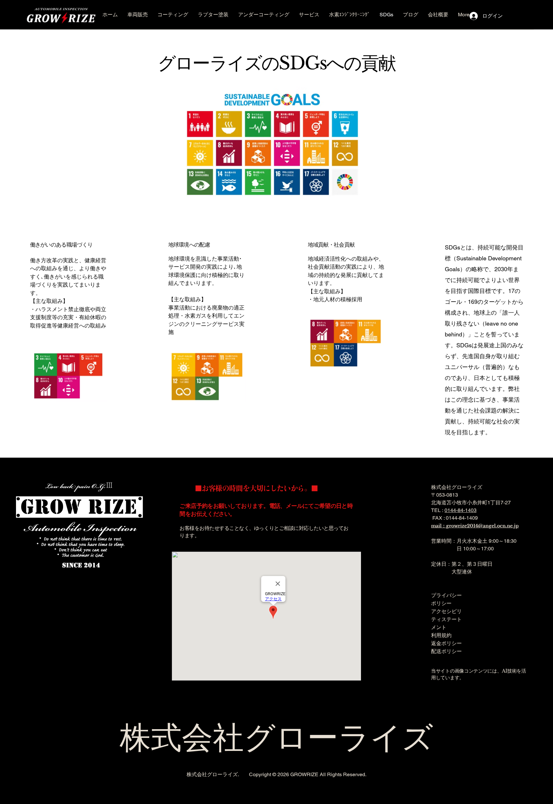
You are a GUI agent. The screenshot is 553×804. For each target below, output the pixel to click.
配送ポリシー (446, 651)
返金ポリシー (446, 643)
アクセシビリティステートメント (446, 619)
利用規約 (441, 635)
